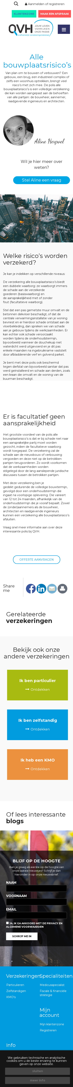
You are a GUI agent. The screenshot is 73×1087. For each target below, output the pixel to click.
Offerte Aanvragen (36, 559)
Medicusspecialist (52, 985)
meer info (37, 1080)
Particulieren (15, 985)
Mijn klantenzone (52, 1024)
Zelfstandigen (16, 991)
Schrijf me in (21, 936)
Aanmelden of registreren (45, 4)
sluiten (37, 1071)
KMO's (11, 997)
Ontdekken (40, 690)
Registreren (48, 1030)
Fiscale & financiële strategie (53, 993)
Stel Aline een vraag (41, 180)
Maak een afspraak (54, 13)
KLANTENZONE (24, 13)
